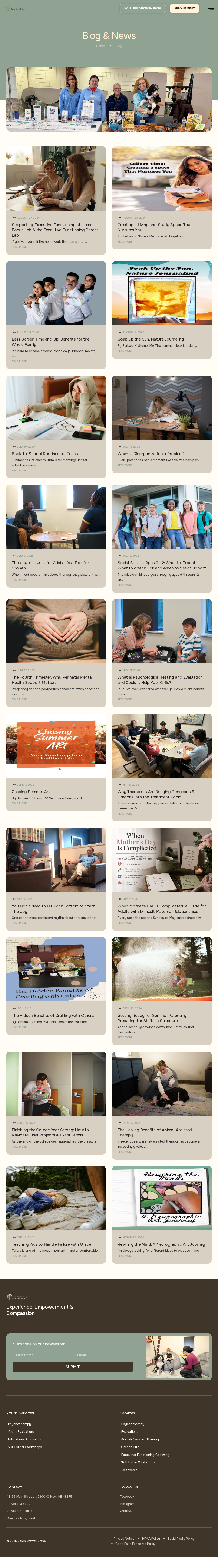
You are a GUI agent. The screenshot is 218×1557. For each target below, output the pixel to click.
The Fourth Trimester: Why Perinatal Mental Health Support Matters (52, 680)
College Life (130, 1447)
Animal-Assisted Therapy (140, 1439)
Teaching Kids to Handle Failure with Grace (51, 1244)
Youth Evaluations (21, 1432)
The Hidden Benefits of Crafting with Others (53, 1015)
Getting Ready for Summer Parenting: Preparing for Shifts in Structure (152, 1018)
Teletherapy (130, 1470)
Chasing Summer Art (31, 791)
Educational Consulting (25, 1439)
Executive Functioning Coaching (145, 1455)
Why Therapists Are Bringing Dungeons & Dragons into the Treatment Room (156, 794)
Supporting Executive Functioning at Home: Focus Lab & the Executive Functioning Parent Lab (55, 230)
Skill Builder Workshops (25, 1447)
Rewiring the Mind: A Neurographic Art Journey (161, 1244)
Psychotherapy (19, 1424)
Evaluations (129, 1432)
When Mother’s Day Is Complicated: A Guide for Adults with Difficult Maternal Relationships (162, 909)
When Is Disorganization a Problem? (151, 453)
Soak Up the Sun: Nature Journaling (151, 339)
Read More (19, 247)
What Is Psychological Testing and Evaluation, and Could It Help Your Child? (160, 680)
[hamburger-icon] (211, 9)
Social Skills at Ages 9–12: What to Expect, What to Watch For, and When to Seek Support (162, 565)
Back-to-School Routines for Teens (45, 453)
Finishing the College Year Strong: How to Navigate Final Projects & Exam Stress (50, 1132)
